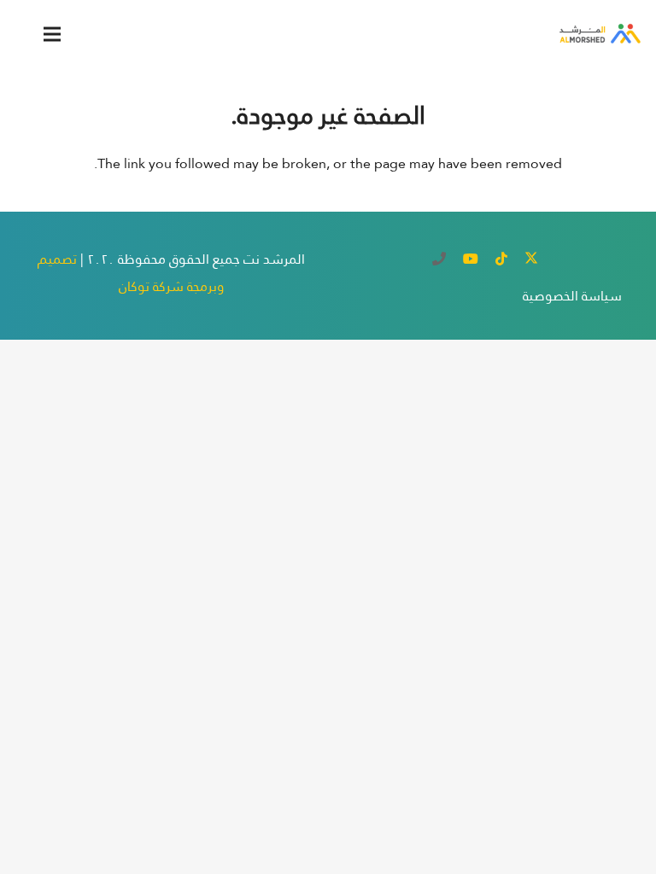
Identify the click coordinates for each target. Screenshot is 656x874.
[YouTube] (470, 259)
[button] (52, 34)
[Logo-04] (598, 34)
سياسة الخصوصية (572, 295)
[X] (531, 259)
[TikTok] (501, 259)
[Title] (439, 259)
